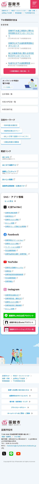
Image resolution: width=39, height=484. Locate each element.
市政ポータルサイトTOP (18, 10)
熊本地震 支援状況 (10, 125)
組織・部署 (32, 10)
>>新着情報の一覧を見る (18, 71)
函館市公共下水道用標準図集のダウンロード (21, 44)
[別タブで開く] (4, 453)
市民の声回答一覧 (9, 102)
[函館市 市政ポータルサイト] (11, 4)
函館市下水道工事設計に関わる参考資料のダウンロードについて (21, 33)
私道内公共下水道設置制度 (19, 63)
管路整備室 (18, 13)
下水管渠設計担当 (30, 13)
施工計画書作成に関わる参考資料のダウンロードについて (21, 54)
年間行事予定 (7, 109)
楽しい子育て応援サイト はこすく (16, 136)
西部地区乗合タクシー (12, 131)
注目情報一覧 (7, 94)
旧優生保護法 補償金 (11, 142)
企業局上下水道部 (7, 13)
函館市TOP (5, 10)
